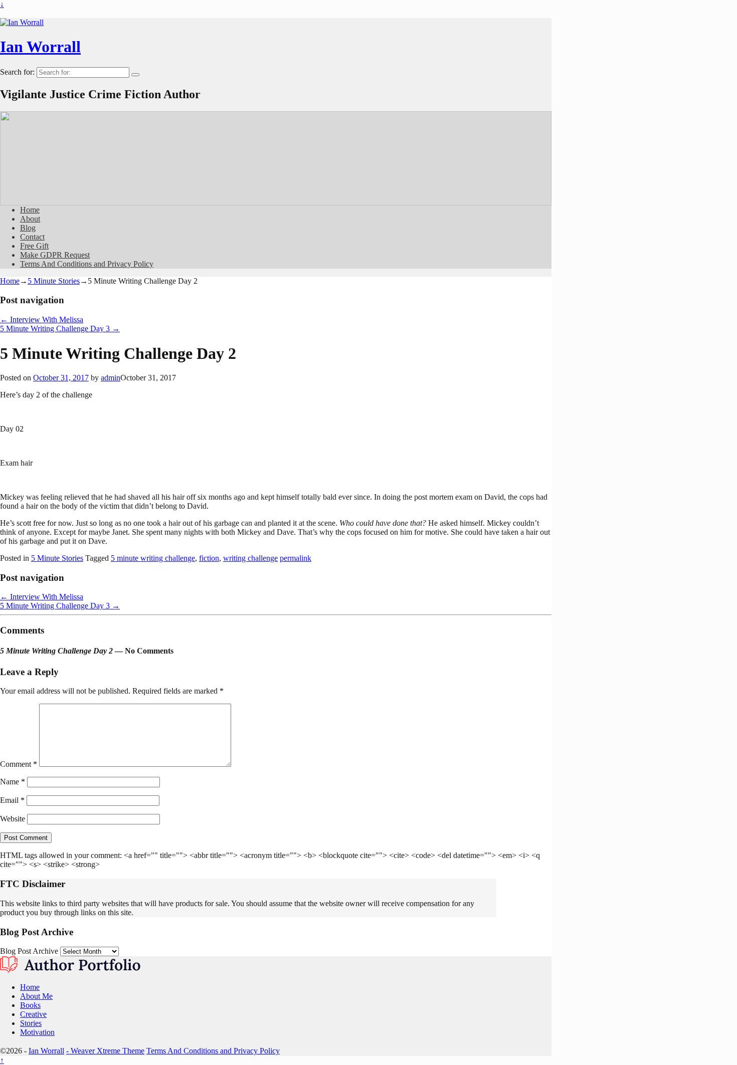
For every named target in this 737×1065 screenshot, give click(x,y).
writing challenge (250, 558)
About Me (36, 996)
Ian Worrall (40, 47)
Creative (33, 1014)
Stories (31, 1023)
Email (12, 800)
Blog (28, 228)
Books (30, 1005)
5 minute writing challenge (153, 558)
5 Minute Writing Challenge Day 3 (60, 328)
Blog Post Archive (29, 951)
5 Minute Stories (54, 281)
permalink (295, 558)
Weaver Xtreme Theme (107, 1050)
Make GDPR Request (55, 255)
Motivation (37, 1032)
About (30, 219)
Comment (18, 764)
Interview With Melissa (41, 319)
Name (12, 781)
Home (30, 209)
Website (12, 818)
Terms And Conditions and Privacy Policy (86, 264)
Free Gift (34, 246)
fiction (209, 558)
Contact (32, 237)
